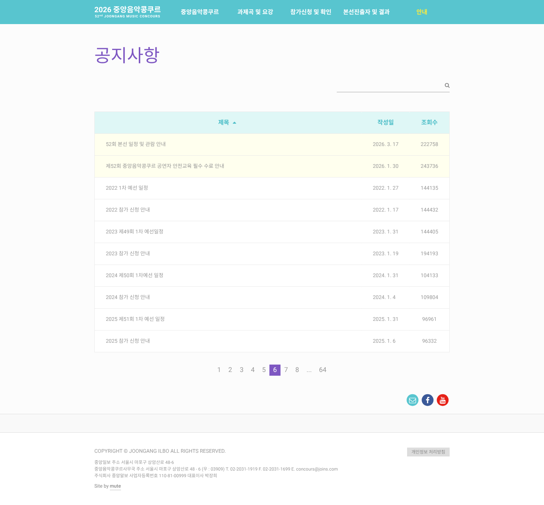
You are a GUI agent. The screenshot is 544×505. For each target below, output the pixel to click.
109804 (429, 297)
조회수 (429, 122)
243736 (429, 166)
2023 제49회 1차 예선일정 (135, 232)
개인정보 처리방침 (428, 452)
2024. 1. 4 (384, 297)
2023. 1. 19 (385, 254)
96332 (429, 341)
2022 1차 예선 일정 (127, 188)
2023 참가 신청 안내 (128, 254)
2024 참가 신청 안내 (128, 297)
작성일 (385, 122)
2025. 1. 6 (384, 341)
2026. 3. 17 (385, 144)
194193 (429, 254)
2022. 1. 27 (385, 188)
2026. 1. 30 (385, 166)
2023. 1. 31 (385, 232)
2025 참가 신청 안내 (128, 341)
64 (322, 370)
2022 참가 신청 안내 (128, 210)
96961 (429, 319)
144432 (429, 210)
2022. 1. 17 (385, 210)
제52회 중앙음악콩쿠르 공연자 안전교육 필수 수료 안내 (165, 166)
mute (115, 486)
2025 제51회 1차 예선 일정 (135, 319)
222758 (429, 144)
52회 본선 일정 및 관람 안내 (136, 144)
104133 (429, 276)
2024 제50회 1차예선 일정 (135, 276)
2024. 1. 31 (385, 276)
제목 (224, 122)
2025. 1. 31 (385, 319)
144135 (429, 188)
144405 (429, 232)
